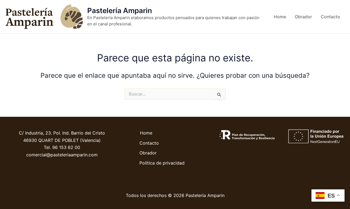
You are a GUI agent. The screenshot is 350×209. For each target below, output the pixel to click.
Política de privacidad (162, 163)
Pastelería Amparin (119, 10)
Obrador (303, 16)
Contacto (330, 16)
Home (280, 16)
